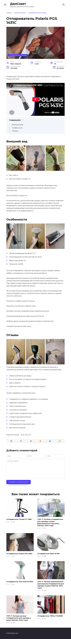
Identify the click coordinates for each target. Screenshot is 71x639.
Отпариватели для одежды (18, 55)
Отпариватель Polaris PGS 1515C (19, 553)
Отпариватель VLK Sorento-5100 (19, 582)
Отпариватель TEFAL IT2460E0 (50, 616)
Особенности (17, 128)
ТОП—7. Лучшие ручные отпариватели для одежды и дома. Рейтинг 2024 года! (18, 618)
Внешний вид (17, 125)
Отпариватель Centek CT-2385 (19, 519)
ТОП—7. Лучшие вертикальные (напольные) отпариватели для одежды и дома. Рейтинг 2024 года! (50, 585)
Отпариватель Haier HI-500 (48, 553)
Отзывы (15, 131)
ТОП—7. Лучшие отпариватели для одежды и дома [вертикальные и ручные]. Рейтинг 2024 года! (50, 522)
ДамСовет (18, 4)
